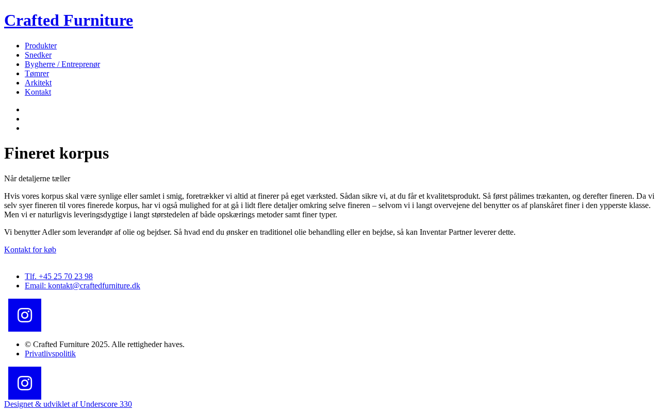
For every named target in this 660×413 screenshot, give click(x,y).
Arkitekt (38, 82)
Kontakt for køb (30, 249)
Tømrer (37, 73)
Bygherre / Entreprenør (62, 64)
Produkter (41, 45)
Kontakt (38, 92)
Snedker (38, 54)
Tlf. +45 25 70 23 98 (59, 276)
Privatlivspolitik (50, 353)
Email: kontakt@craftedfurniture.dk (82, 285)
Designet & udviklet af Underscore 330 (68, 404)
